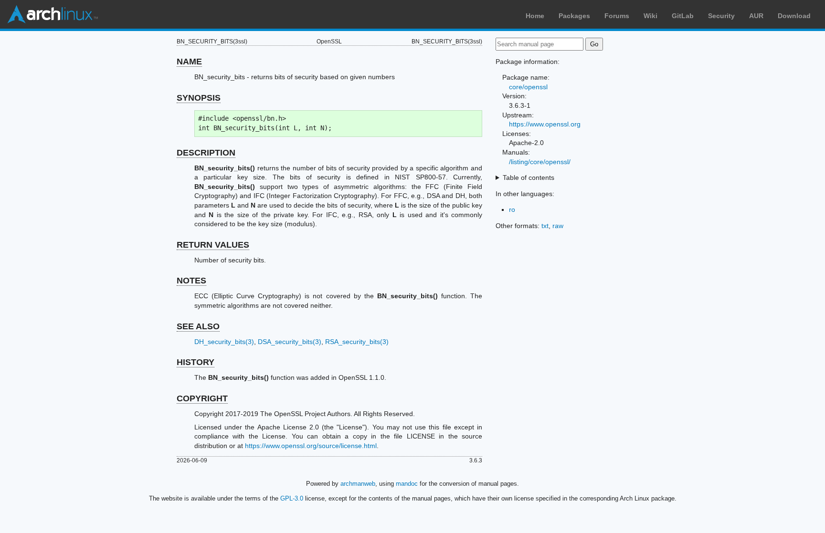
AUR (756, 16)
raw (557, 226)
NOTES (191, 280)
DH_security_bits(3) (224, 341)
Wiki (650, 16)
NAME (189, 61)
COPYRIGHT (202, 398)
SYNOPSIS (199, 98)
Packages (574, 16)
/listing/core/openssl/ (540, 162)
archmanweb (357, 483)
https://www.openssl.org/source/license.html (311, 445)
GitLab (683, 16)
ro (512, 209)
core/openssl (528, 87)
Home (535, 16)
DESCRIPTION (206, 152)
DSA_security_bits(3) (289, 341)
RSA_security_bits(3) (357, 341)
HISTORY (195, 362)
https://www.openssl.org (545, 124)
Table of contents (528, 177)
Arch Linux (52, 14)
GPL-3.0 (291, 498)
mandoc (407, 483)
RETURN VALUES (213, 245)
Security (721, 16)
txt (545, 226)
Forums (616, 16)
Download (794, 16)
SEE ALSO (198, 326)
